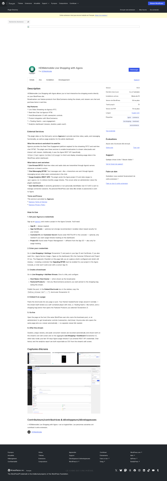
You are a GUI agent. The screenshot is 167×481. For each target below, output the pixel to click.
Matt (132, 455)
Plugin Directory (13, 10)
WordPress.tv (74, 461)
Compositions (42, 461)
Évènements (104, 455)
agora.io (38, 222)
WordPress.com (136, 452)
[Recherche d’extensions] (28, 22)
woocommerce (134, 125)
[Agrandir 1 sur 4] (48, 355)
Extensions (41, 458)
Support (137, 80)
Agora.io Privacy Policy (37, 205)
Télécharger (134, 70)
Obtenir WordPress (156, 3)
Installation (50, 80)
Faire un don (104, 458)
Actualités (11, 455)
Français (28, 470)
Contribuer (103, 452)
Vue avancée (110, 131)
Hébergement (12, 458)
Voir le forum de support (114, 164)
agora (129, 117)
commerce (135, 117)
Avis (40, 80)
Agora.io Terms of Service (38, 202)
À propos (11, 452)
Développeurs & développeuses (79, 458)
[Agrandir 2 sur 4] (73, 355)
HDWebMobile (47, 71)
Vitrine (40, 452)
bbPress (133, 458)
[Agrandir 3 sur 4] (98, 355)
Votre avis (109, 148)
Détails (31, 80)
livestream (136, 121)
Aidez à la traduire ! (101, 15)
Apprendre (72, 452)
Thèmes (41, 455)
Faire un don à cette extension (117, 183)
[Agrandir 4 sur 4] (98, 368)
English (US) (136, 113)
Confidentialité (12, 461)
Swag (102, 461)
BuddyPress (135, 461)
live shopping (127, 121)
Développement (64, 80)
